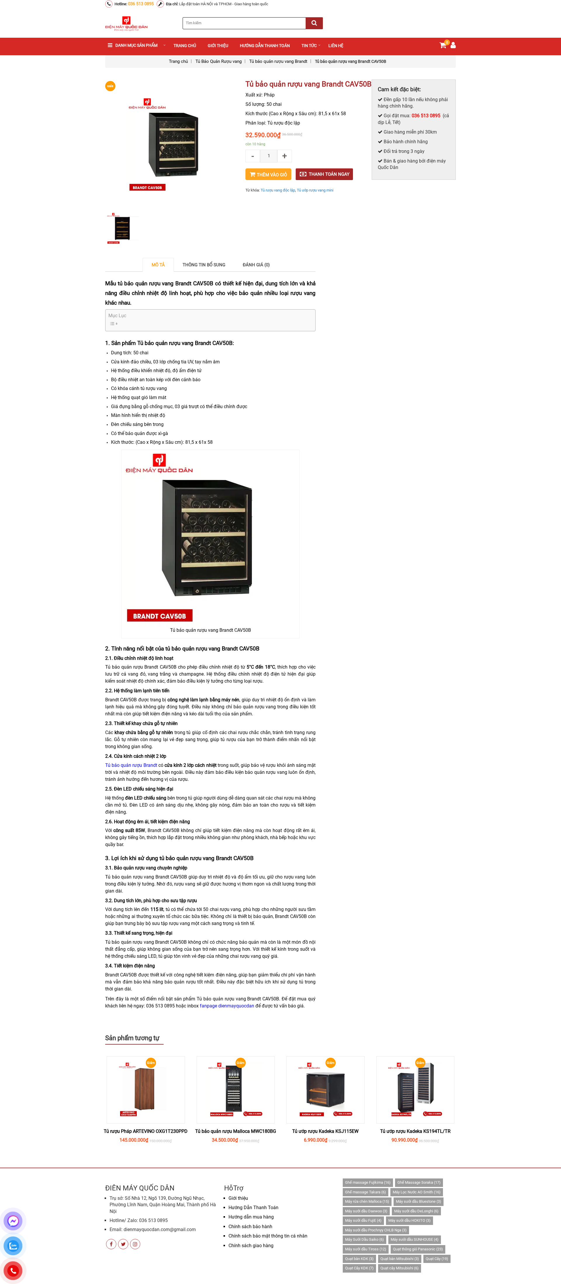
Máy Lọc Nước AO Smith (417, 1192)
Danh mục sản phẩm (136, 45)
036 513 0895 (141, 3)
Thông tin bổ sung (204, 265)
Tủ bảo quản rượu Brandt (131, 765)
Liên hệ (335, 45)
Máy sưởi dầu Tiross (365, 1249)
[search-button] (314, 23)
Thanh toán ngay (329, 174)
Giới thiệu (218, 45)
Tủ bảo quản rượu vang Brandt (278, 61)
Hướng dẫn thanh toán (265, 45)
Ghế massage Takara (365, 1192)
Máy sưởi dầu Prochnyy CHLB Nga (376, 1230)
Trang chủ (185, 45)
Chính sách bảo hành (250, 1226)
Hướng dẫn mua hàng (251, 1217)
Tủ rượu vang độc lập (278, 190)
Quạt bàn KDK (359, 1259)
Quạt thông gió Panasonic (418, 1249)
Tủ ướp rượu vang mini (315, 190)
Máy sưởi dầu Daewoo (366, 1211)
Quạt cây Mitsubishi (399, 1268)
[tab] (158, 265)
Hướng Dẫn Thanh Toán (253, 1207)
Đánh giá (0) (256, 265)
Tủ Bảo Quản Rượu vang (218, 61)
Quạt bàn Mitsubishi (399, 1259)
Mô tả (158, 265)
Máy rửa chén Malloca (367, 1201)
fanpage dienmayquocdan (227, 1006)
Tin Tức (309, 45)
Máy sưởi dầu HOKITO (409, 1220)
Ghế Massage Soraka (419, 1182)
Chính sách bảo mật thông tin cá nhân (267, 1236)
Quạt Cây (437, 1259)
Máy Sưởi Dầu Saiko (364, 1239)
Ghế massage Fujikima (368, 1182)
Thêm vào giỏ (272, 174)
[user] (453, 46)
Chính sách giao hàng (250, 1245)
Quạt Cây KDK (359, 1268)
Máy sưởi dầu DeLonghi (416, 1211)
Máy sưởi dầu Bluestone (418, 1201)
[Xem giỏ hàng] (442, 46)
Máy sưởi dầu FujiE (363, 1220)
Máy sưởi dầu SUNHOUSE (415, 1239)
